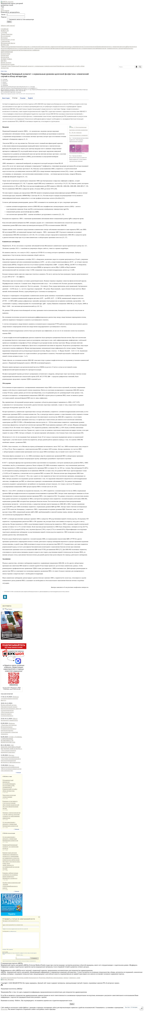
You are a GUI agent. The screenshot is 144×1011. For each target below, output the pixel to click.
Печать (10, 609)
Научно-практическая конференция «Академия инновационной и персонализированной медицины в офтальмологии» (11, 758)
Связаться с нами (74, 978)
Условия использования (9, 978)
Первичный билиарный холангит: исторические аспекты (10, 846)
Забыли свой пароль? (8, 25)
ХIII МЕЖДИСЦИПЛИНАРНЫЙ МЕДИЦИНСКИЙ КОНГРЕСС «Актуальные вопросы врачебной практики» (11, 748)
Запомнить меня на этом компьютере (21, 19)
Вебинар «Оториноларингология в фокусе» (10, 698)
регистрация (5, 10)
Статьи (8, 66)
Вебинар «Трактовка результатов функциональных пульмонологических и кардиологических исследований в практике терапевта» (9, 728)
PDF (5, 608)
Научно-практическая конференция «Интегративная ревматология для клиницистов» (11, 767)
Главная (3, 66)
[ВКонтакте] (5, 597)
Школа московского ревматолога (9, 719)
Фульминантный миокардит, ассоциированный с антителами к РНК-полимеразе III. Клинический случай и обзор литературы (10, 785)
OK (141, 1008)
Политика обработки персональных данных (53, 978)
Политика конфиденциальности (27, 978)
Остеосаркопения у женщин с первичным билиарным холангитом (10, 824)
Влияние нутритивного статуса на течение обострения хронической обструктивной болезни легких (11, 805)
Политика (4, 1009)
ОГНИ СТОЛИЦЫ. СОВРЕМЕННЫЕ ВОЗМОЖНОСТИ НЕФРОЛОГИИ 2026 (11, 739)
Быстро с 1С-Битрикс (131, 1007)
